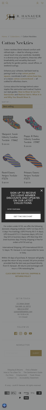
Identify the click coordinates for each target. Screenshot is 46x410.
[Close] (42, 190)
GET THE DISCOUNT (23, 216)
